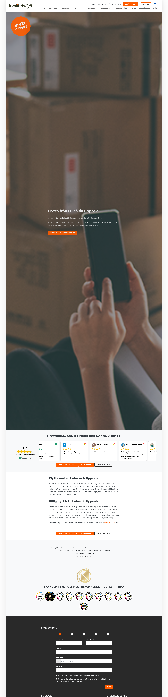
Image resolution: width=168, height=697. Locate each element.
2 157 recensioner (28, 455)
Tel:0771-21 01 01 (103, 465)
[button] (155, 452)
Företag (145, 4)
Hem (44, 8)
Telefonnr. (60, 657)
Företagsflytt (90, 8)
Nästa (109, 687)
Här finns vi (54, 8)
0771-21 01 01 (116, 4)
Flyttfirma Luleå (110, 523)
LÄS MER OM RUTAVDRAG (67, 465)
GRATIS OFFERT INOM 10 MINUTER (62, 233)
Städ (155, 8)
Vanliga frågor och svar (125, 8)
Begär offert (130, 4)
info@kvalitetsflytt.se (98, 4)
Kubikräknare (144, 8)
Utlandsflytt (106, 8)
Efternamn (90, 639)
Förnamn (59, 639)
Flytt (76, 8)
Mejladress (60, 648)
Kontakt (65, 8)
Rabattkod (60, 666)
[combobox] (58, 661)
